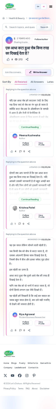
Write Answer (40, 72)
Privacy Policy (10, 388)
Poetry (22, 363)
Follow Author (41, 39)
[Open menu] (51, 6)
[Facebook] (20, 375)
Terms (20, 388)
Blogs (14, 363)
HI (44, 6)
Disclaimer (44, 388)
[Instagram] (27, 375)
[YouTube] (12, 375)
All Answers (37, 81)
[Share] (27, 59)
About (34, 388)
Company (8, 367)
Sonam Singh (14, 38)
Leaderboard (20, 367)
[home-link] (3, 18)
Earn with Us (45, 363)
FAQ (28, 388)
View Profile (42, 144)
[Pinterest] (34, 375)
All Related (21, 81)
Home (6, 363)
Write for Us (33, 363)
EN (38, 6)
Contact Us (33, 367)
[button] (28, 72)
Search (44, 27)
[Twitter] (5, 375)
